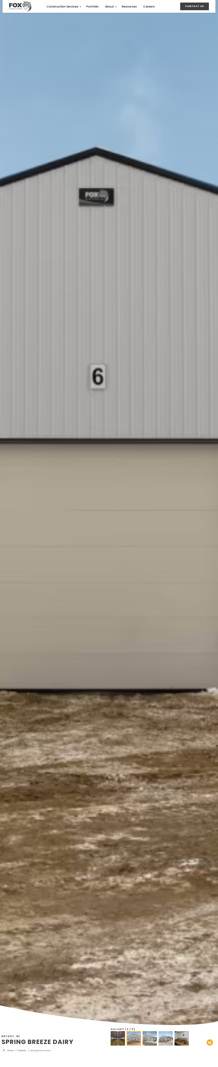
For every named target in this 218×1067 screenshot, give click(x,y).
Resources (129, 6)
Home (10, 1050)
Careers (149, 6)
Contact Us (194, 6)
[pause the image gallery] (210, 1042)
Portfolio (92, 6)
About (109, 6)
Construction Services (62, 6)
